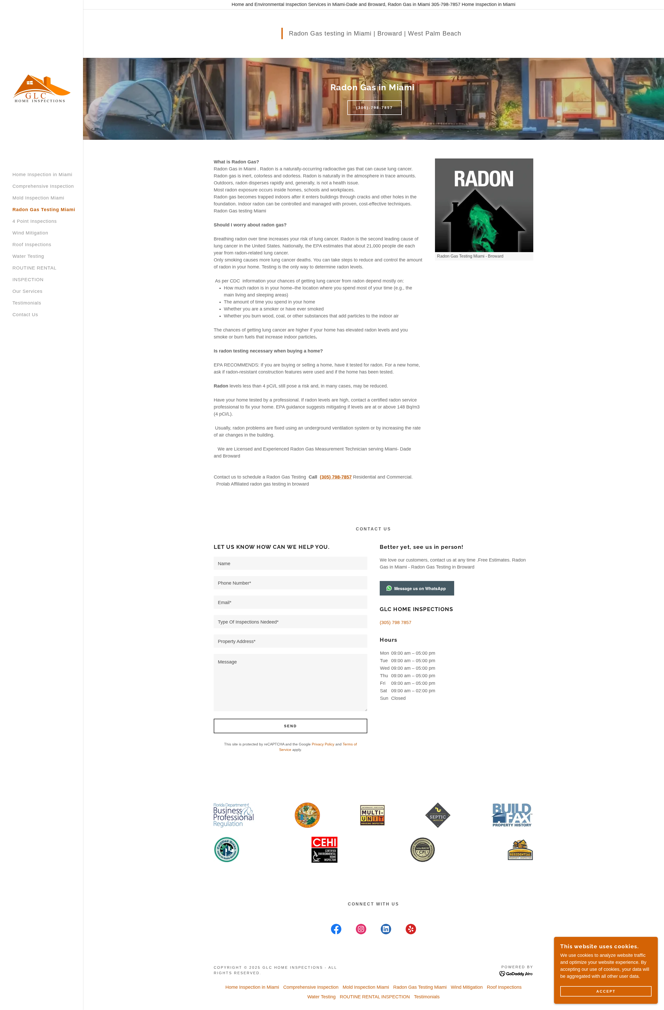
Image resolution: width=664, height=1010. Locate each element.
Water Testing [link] (28, 256)
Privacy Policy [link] (323, 744)
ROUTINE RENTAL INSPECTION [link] (375, 996)
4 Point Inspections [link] (34, 221)
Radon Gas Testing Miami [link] (43, 209)
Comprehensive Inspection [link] (43, 186)
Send (290, 726)
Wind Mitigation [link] (30, 233)
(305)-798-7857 (374, 108)
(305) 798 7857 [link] (395, 622)
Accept (606, 991)
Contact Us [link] (25, 314)
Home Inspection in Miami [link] (42, 174)
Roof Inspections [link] (31, 244)
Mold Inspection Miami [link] (38, 197)
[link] (41, 88)
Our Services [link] (27, 291)
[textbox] (290, 563)
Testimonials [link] (26, 303)
